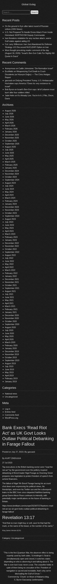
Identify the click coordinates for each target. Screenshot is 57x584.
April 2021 (9, 303)
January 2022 (11, 276)
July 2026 (9, 113)
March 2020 (10, 342)
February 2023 (11, 237)
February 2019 (11, 378)
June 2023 (9, 225)
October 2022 (11, 249)
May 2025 (9, 156)
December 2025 (12, 135)
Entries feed (10, 412)
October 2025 (11, 141)
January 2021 (11, 312)
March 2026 (10, 126)
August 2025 (10, 147)
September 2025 (12, 144)
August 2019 (10, 363)
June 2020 (9, 333)
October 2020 (11, 321)
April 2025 (9, 159)
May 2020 (9, 336)
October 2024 (11, 177)
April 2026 (9, 123)
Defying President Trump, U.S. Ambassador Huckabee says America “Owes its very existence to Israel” (29, 83)
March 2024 (10, 198)
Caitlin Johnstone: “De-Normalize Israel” (36, 68)
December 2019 (12, 351)
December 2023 (12, 207)
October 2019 (11, 357)
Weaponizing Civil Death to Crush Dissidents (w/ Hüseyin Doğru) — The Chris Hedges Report (27, 74)
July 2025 (9, 150)
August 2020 (10, 327)
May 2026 (9, 119)
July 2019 (9, 366)
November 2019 (12, 354)
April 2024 (9, 195)
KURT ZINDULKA (13, 458)
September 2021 (12, 288)
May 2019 (9, 372)
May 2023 (9, 228)
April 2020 (9, 339)
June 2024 (9, 189)
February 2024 (11, 201)
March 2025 (10, 162)
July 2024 (9, 186)
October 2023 (11, 213)
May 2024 (9, 192)
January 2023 (11, 240)
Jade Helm (9, 95)
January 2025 (11, 168)
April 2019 (9, 375)
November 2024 (12, 174)
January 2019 (11, 381)
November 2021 (12, 282)
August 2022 (10, 255)
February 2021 (11, 309)
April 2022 (9, 267)
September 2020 (12, 324)
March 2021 (10, 306)
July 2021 (9, 294)
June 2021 (9, 297)
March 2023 (10, 234)
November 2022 (12, 246)
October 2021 (11, 285)
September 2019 (12, 360)
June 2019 (9, 369)
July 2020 (9, 330)
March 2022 (10, 270)
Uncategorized (11, 397)
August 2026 (10, 111)
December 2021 (12, 279)
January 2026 (11, 132)
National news (11, 393)
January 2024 (11, 204)
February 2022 (11, 273)
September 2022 (12, 252)
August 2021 (10, 291)
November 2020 (12, 318)
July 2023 (9, 222)
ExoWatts (9, 71)
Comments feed (12, 415)
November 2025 (12, 138)
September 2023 (12, 216)
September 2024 (12, 180)
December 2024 (12, 171)
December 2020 (12, 315)
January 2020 (11, 348)
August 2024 (10, 183)
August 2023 (10, 219)
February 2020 (11, 345)
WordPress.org (11, 418)
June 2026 (9, 117)
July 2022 (9, 258)
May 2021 (9, 300)
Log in (7, 409)
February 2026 (11, 129)
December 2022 (12, 243)
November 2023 (12, 210)
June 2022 (9, 261)
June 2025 (9, 153)
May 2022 (9, 264)
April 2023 (9, 231)
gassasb (31, 452)
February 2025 (11, 165)
